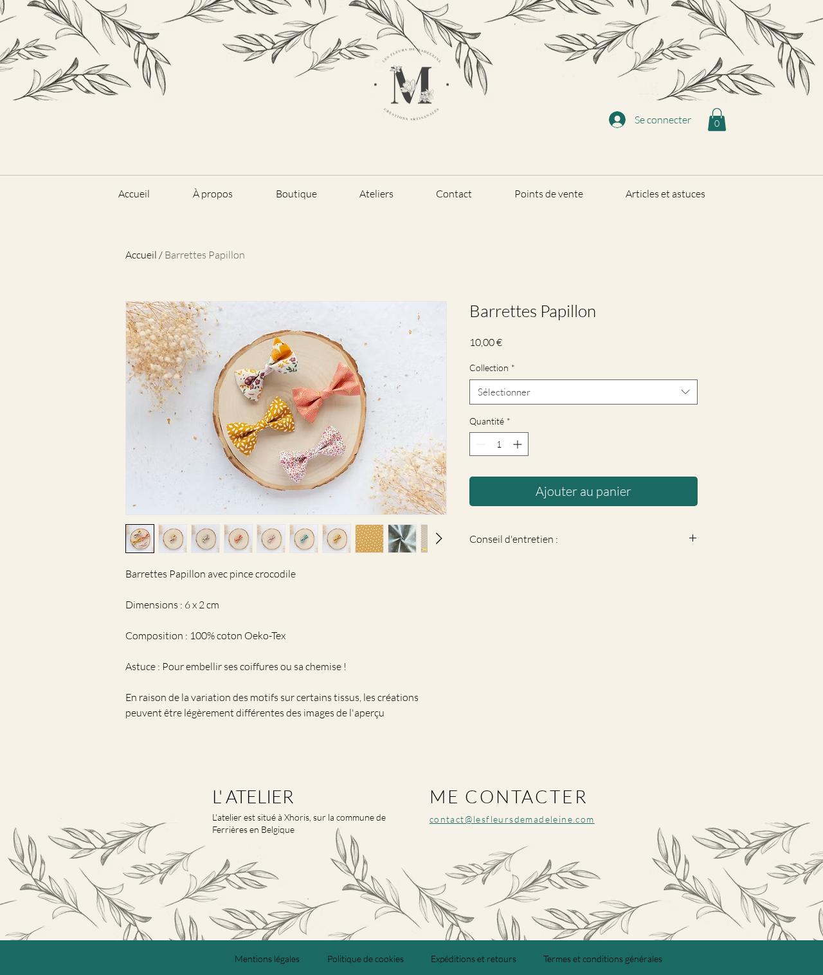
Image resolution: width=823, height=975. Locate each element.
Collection (492, 367)
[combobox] (583, 392)
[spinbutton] (499, 444)
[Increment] (519, 444)
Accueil (141, 254)
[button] (717, 119)
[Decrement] (479, 444)
